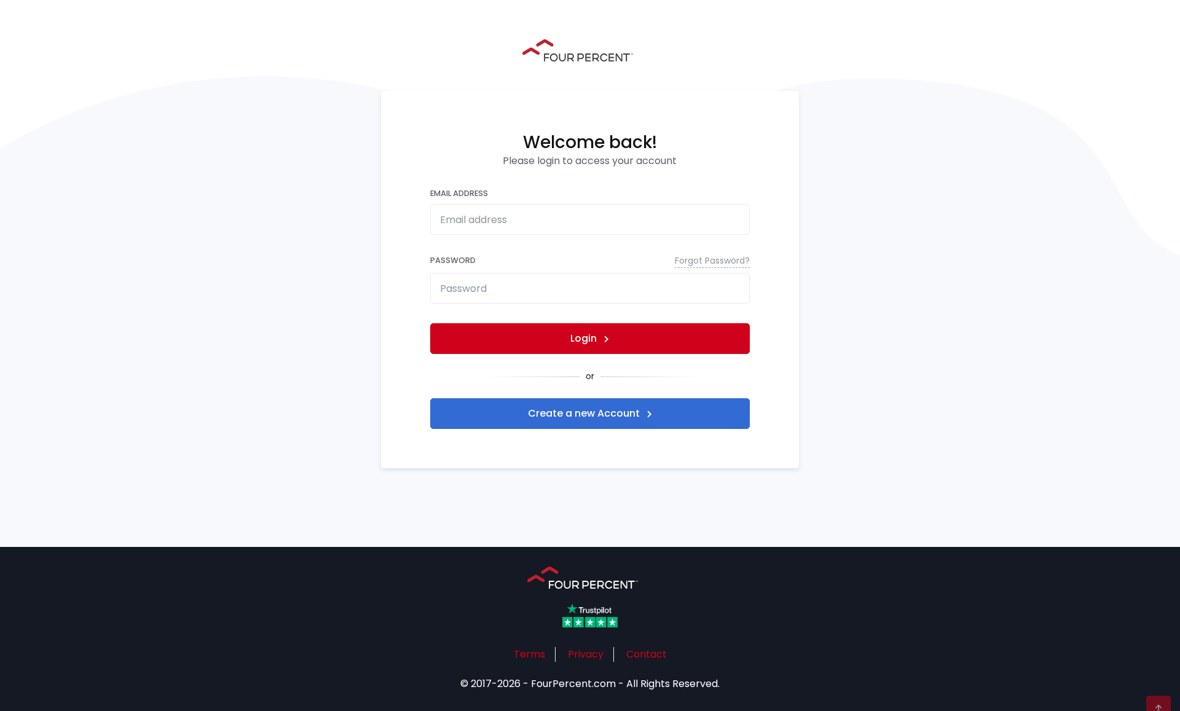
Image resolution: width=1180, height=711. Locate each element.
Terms (529, 654)
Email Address (459, 193)
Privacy (586, 654)
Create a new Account (585, 413)
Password (590, 260)
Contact (646, 654)
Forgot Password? (712, 260)
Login (584, 338)
